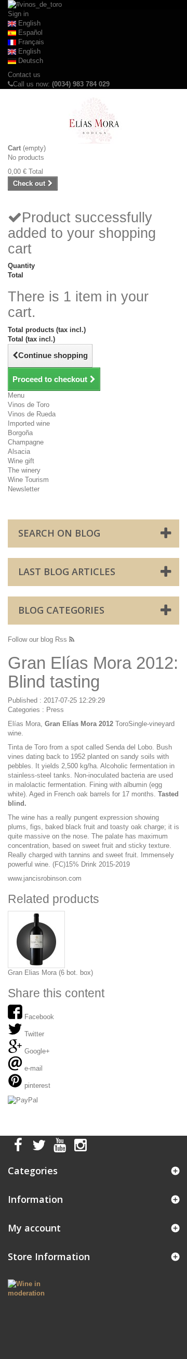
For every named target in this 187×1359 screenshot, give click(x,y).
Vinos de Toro (28, 405)
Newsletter (23, 489)
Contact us (24, 75)
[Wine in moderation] (31, 1288)
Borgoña (20, 433)
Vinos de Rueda (32, 414)
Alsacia (19, 451)
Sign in (18, 14)
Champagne (26, 442)
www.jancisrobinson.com (45, 878)
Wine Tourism (28, 480)
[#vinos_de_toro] (93, 4)
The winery (24, 470)
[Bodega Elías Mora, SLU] (93, 120)
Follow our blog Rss (38, 639)
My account (34, 1228)
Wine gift (21, 461)
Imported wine (29, 423)
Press (55, 710)
